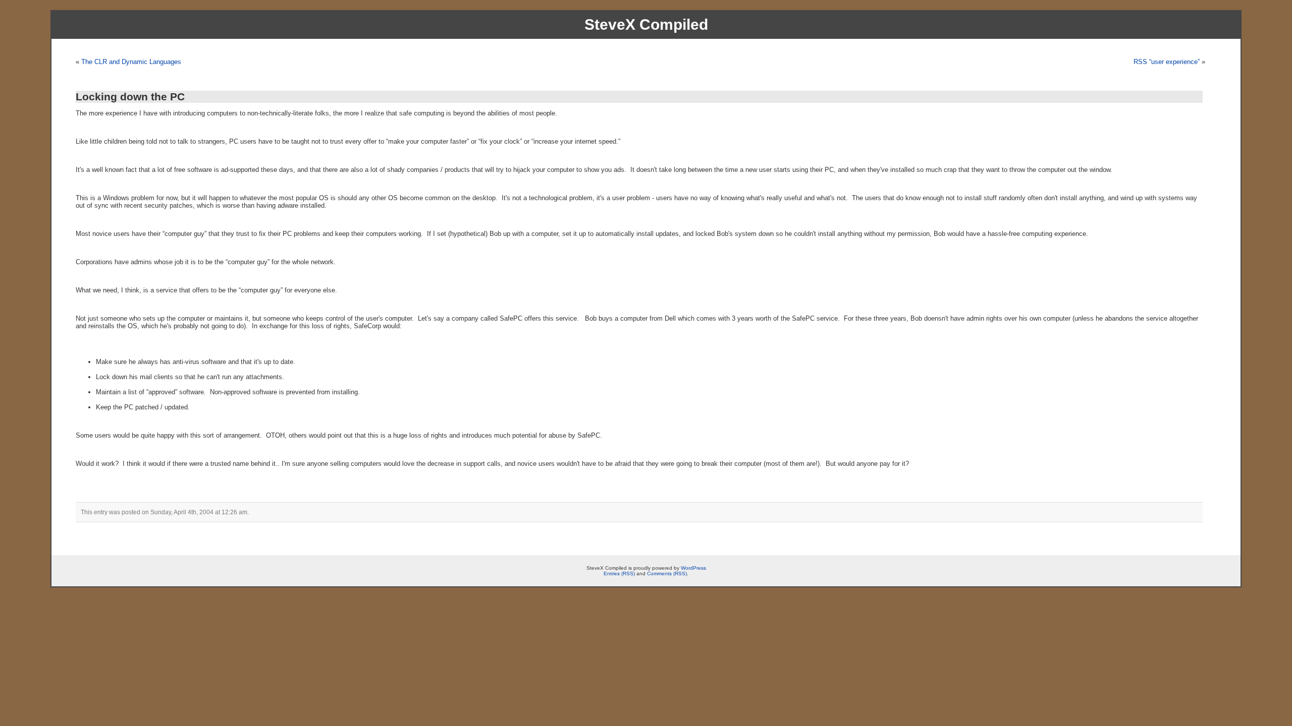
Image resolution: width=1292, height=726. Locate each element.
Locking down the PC (130, 96)
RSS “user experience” (1167, 62)
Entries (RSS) (619, 573)
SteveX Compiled (646, 24)
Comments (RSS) (667, 573)
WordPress (693, 568)
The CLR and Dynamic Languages (131, 62)
